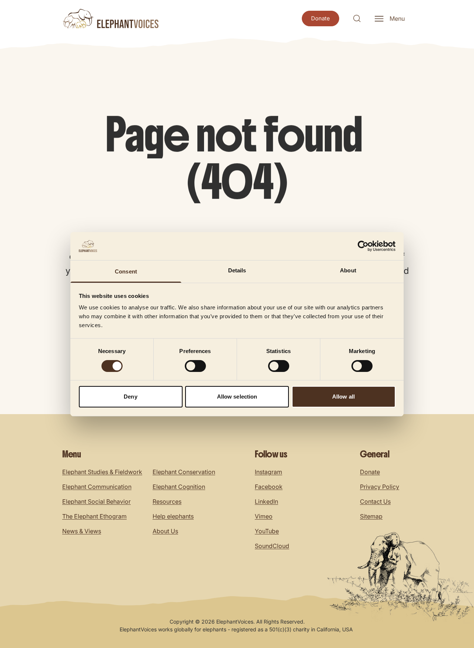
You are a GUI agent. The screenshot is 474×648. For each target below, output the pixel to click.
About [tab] (348, 270)
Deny (130, 396)
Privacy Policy (379, 486)
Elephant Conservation (184, 472)
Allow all (343, 396)
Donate (370, 472)
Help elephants (173, 516)
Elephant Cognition (179, 486)
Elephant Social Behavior (96, 501)
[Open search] (357, 18)
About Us (165, 531)
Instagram (268, 472)
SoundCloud (272, 546)
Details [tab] (237, 270)
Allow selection (237, 396)
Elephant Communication (96, 486)
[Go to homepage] (110, 18)
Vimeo (264, 516)
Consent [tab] (126, 271)
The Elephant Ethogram (94, 516)
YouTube (267, 531)
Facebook (269, 486)
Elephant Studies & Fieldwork (102, 472)
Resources (167, 501)
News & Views (81, 531)
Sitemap (371, 516)
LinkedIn (266, 501)
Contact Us (375, 501)
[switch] (195, 366)
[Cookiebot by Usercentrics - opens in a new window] (363, 246)
